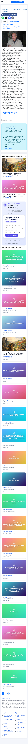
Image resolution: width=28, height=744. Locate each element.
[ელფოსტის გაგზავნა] (9, 17)
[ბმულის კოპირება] (12, 17)
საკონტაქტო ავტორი (7, 120)
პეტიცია (4, 21)
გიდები (4, 713)
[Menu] (26, 2)
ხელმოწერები (8, 24)
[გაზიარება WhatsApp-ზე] (2, 17)
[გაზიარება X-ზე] (6, 17)
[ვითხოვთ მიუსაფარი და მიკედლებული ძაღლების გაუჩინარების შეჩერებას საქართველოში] (14, 168)
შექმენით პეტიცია (12, 235)
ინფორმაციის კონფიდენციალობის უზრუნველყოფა (11, 27)
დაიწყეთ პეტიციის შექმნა (17, 1)
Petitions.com (5, 1)
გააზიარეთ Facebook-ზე (10, 14)
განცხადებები (14, 21)
